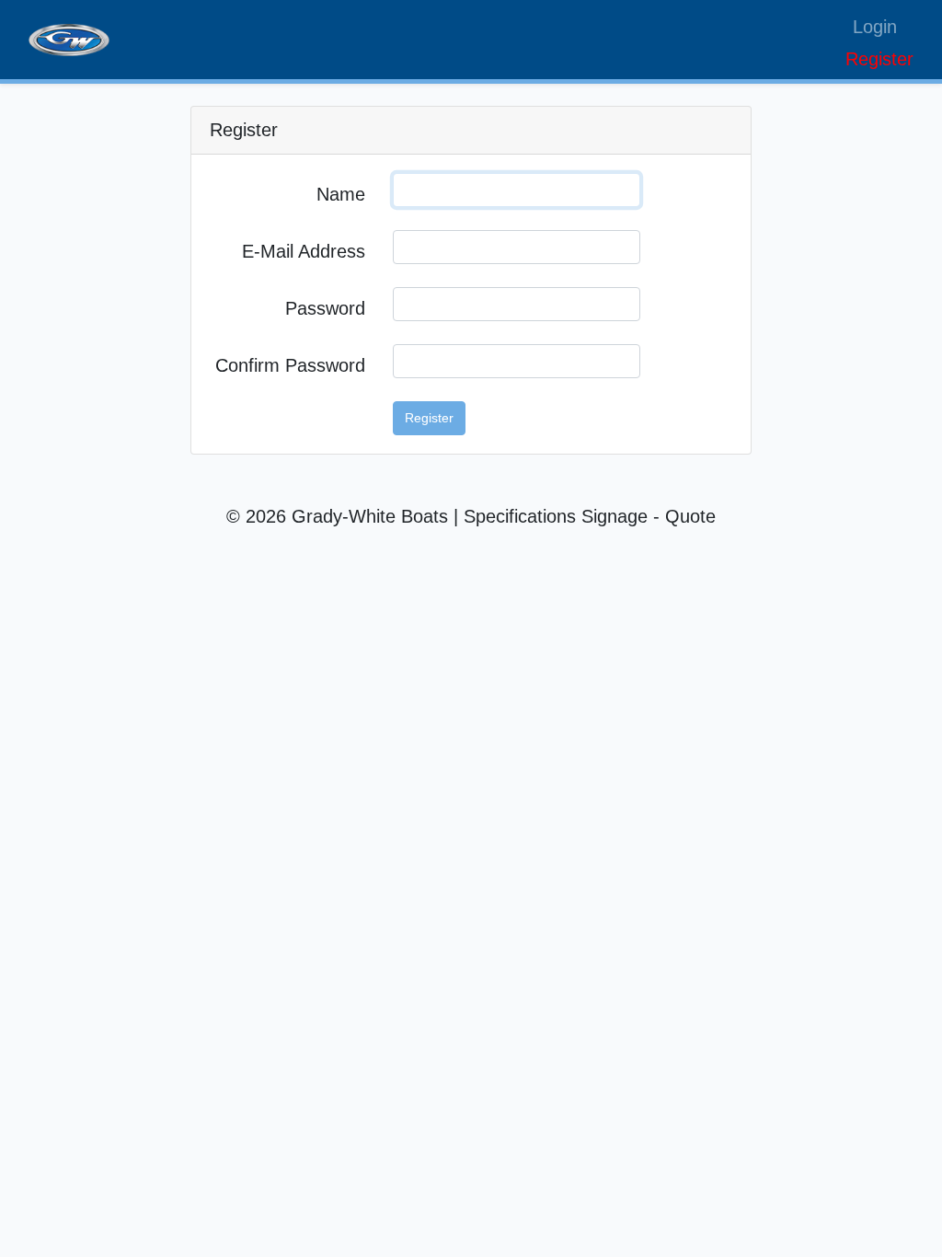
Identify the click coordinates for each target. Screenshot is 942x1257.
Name (340, 194)
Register (879, 59)
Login (875, 27)
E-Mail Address (303, 251)
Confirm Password (290, 365)
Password (325, 308)
